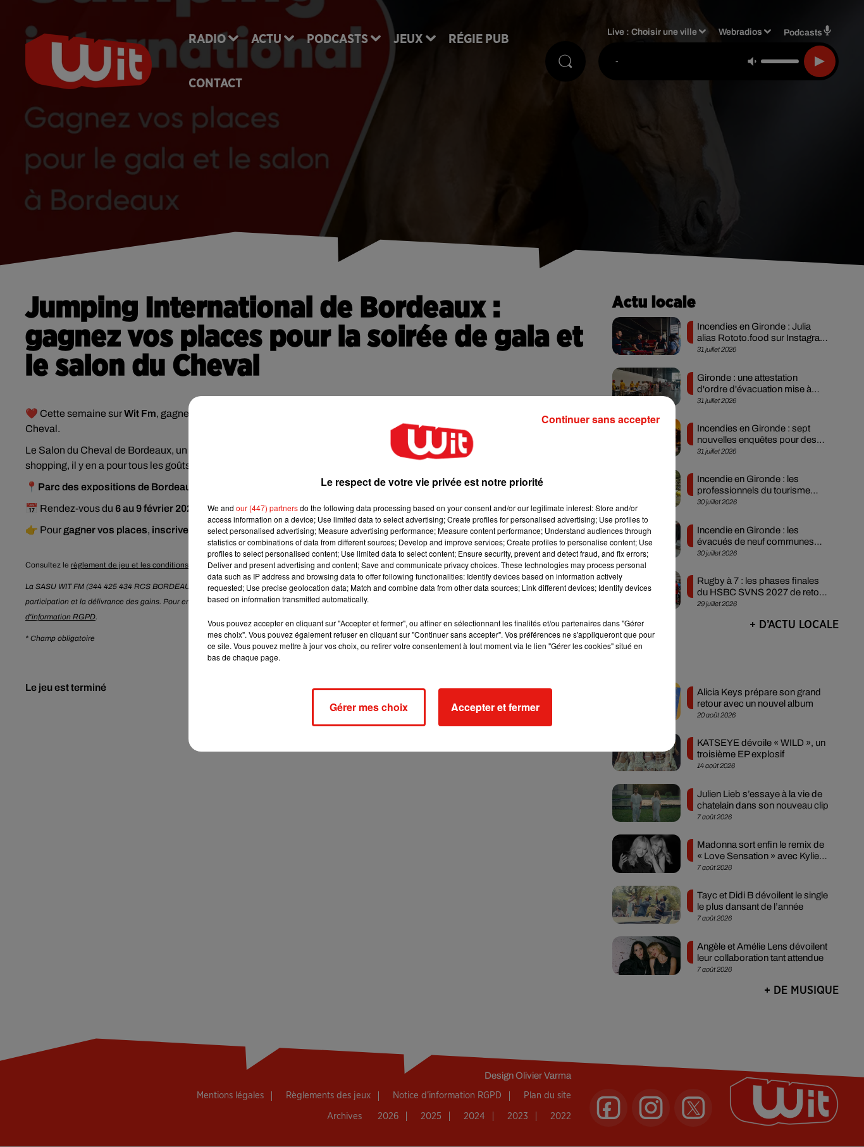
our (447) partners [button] (267, 507)
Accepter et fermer (495, 707)
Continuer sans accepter (600, 419)
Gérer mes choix (369, 707)
